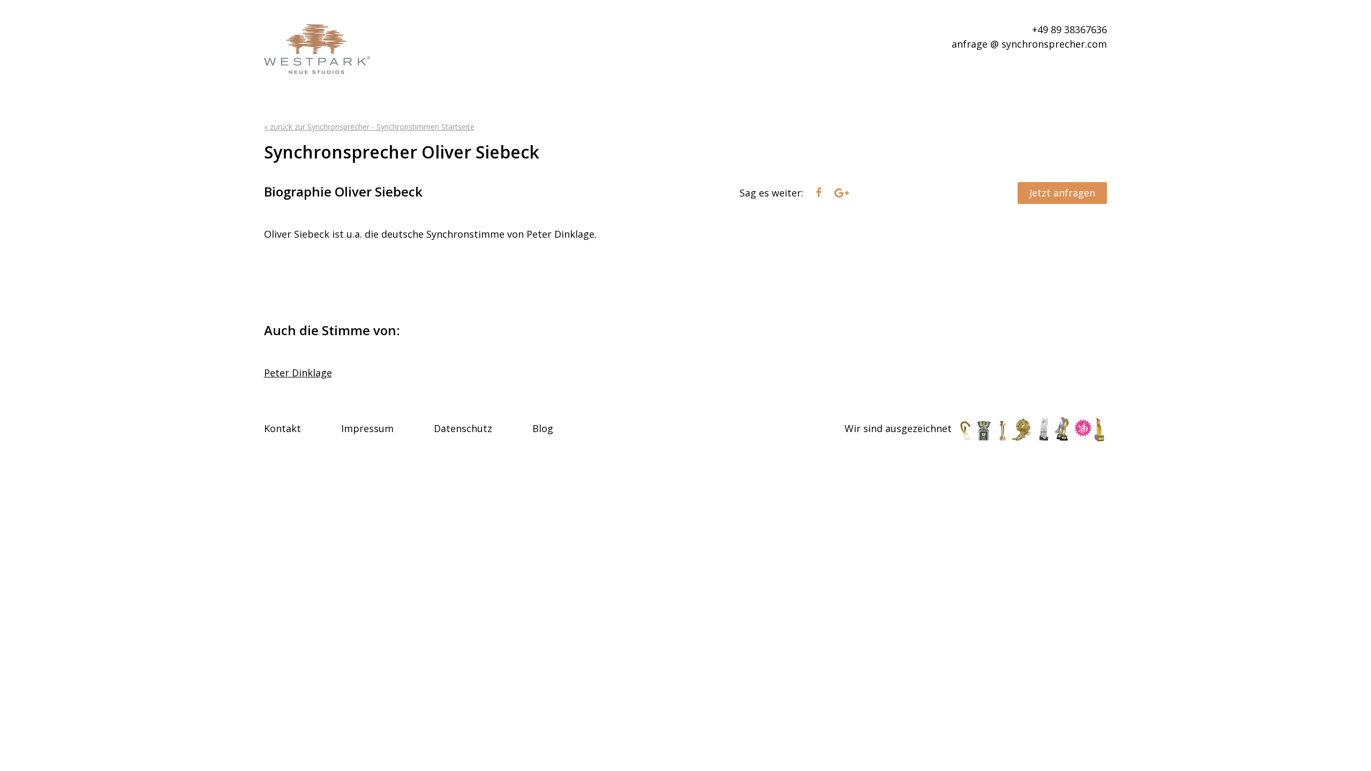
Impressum (367, 428)
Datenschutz (463, 428)
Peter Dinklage (298, 372)
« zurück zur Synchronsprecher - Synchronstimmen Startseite (369, 127)
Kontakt (282, 428)
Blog (542, 428)
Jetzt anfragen (1062, 192)
